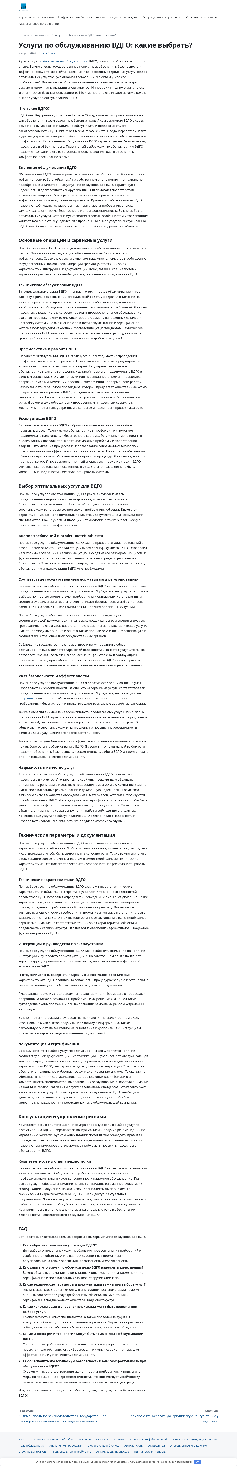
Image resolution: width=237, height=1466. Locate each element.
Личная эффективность (150, 1451)
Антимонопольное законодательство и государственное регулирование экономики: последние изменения (62, 1416)
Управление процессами (36, 17)
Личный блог (41, 35)
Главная (24, 35)
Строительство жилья (201, 17)
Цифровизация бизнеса (75, 17)
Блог (22, 1439)
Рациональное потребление (39, 24)
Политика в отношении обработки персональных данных (68, 1439)
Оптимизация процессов (112, 1451)
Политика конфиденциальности (195, 1439)
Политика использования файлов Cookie (140, 1439)
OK (197, 1461)
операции (26, 698)
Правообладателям (32, 1445)
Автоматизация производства (117, 17)
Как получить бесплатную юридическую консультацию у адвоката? (174, 1416)
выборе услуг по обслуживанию (63, 61)
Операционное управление (162, 17)
